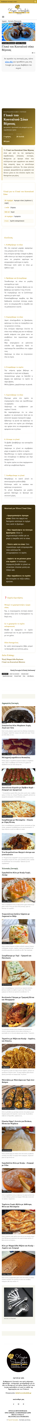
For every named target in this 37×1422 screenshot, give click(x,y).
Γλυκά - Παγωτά (21, 43)
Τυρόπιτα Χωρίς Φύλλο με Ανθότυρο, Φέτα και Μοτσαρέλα (17, 1205)
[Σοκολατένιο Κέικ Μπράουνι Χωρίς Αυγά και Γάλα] (18, 714)
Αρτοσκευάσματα (6, 985)
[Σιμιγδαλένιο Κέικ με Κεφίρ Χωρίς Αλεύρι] (18, 890)
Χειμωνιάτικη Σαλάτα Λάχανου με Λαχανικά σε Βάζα (16, 915)
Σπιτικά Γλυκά (17, 676)
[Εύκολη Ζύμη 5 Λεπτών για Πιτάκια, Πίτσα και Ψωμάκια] (18, 1139)
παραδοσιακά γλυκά (7, 676)
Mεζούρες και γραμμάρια (18, 1416)
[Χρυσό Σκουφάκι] (18, 9)
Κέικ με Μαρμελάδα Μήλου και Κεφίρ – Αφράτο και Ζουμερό (18, 1247)
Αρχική (4, 21)
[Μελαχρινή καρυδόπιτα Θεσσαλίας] (18, 747)
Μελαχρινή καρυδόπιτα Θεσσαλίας (16, 757)
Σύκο (24, 676)
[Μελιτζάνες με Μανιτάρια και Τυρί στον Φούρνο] (18, 1097)
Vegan (4, 722)
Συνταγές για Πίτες (7, 1233)
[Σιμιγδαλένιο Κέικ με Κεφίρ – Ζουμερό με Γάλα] (18, 1180)
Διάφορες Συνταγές (7, 816)
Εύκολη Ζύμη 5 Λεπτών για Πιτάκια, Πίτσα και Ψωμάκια (17, 1122)
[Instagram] (18, 1404)
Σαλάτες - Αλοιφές (7, 943)
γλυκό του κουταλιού (14, 673)
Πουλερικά (5, 1026)
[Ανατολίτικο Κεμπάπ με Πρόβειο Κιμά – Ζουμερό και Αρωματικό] (18, 776)
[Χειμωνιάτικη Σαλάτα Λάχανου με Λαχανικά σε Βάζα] (18, 931)
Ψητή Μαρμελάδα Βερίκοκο (12, 659)
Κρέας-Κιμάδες (6, 784)
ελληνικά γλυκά (24, 673)
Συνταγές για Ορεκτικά (8, 1108)
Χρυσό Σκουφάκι (13, 1420)
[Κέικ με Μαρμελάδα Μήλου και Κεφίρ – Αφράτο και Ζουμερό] (18, 1263)
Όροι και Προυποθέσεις (17, 1411)
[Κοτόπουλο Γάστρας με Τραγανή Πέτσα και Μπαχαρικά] (18, 1015)
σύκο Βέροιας (30, 676)
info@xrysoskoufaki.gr (23, 1393)
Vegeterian (5, 1067)
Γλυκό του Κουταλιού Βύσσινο (13, 662)
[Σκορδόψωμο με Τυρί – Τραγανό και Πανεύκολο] (18, 973)
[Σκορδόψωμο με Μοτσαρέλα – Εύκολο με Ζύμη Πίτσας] (18, 809)
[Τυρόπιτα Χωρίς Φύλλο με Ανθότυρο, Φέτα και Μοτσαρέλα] (18, 1222)
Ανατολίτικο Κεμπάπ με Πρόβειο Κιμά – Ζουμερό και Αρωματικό (18, 788)
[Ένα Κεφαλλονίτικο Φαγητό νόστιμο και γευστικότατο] (18, 841)
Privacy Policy (17, 1414)
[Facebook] (13, 1404)
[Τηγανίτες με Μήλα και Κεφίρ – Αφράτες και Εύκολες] (18, 1056)
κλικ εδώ (9, 62)
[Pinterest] (23, 1404)
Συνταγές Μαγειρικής (14, 21)
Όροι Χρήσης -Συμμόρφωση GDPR (18, 1413)
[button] (3, 17)
